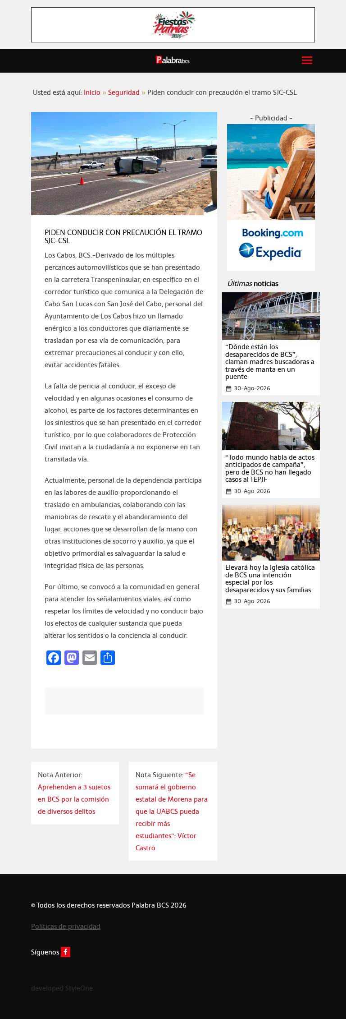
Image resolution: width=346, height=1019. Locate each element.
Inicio (92, 92)
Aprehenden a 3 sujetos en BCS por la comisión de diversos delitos (74, 799)
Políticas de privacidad (65, 926)
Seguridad (124, 92)
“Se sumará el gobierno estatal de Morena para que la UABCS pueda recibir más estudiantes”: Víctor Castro (172, 811)
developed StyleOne (62, 988)
